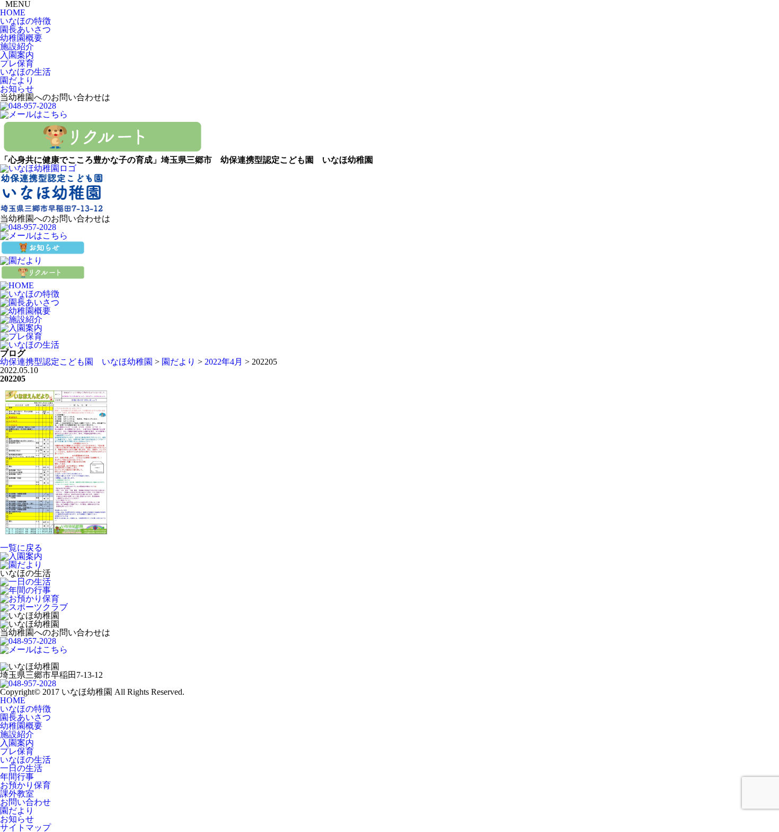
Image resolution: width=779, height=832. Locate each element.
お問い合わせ (25, 802)
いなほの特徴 (25, 20)
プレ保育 (17, 63)
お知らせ (17, 88)
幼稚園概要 (21, 37)
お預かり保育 (25, 785)
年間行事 (17, 776)
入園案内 (17, 54)
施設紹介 (17, 46)
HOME (12, 12)
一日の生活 (21, 768)
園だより (17, 80)
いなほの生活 (25, 71)
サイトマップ (25, 827)
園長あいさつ (25, 29)
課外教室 (17, 793)
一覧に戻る (21, 547)
